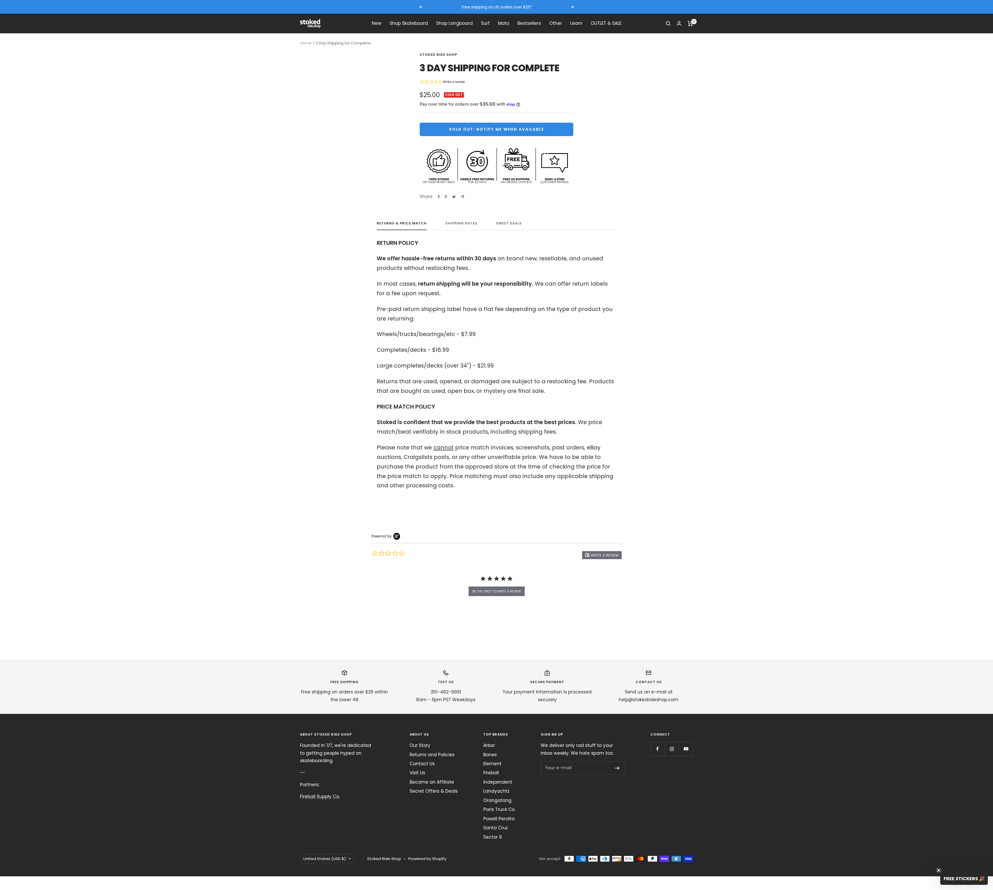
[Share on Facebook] (439, 197)
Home (306, 43)
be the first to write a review (496, 591)
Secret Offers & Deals (434, 791)
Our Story (420, 745)
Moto (503, 23)
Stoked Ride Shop (438, 54)
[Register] (617, 768)
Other (555, 23)
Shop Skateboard (409, 23)
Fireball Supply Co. (320, 796)
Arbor (489, 745)
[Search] (668, 23)
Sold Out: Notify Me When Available (496, 129)
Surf (485, 23)
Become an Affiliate (432, 782)
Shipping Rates (461, 223)
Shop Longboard (454, 23)
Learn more (545, 7)
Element (492, 764)
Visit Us (417, 773)
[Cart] (690, 23)
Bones (490, 755)
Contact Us (422, 764)
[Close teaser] (938, 870)
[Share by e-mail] (462, 196)
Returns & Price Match (402, 223)
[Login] (679, 23)
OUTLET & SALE (606, 23)
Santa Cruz (495, 828)
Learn (576, 23)
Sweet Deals (509, 223)
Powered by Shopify (427, 858)
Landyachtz (496, 791)
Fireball (491, 773)
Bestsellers (529, 23)
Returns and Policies (432, 755)
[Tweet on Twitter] (454, 197)
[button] (602, 555)
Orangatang (497, 800)
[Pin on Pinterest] (446, 197)
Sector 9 (492, 837)
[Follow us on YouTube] (686, 749)
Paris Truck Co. (499, 809)
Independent (497, 782)
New (376, 23)
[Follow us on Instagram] (672, 749)
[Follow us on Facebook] (657, 749)
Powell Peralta (499, 819)
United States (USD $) (324, 858)
